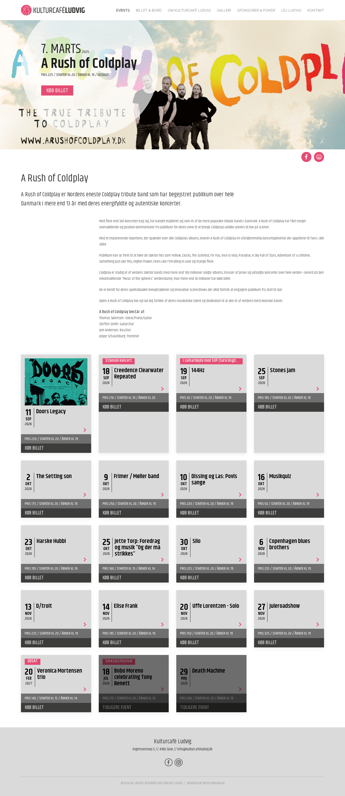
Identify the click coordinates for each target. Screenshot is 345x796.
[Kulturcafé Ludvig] (53, 10)
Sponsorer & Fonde (256, 10)
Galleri (224, 10)
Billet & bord (149, 10)
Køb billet (34, 448)
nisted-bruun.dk (214, 783)
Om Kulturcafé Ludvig (189, 10)
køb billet (57, 90)
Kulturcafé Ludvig (170, 783)
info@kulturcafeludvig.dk (194, 749)
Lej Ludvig (291, 10)
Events (123, 10)
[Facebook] (169, 762)
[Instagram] (179, 762)
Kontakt (315, 10)
